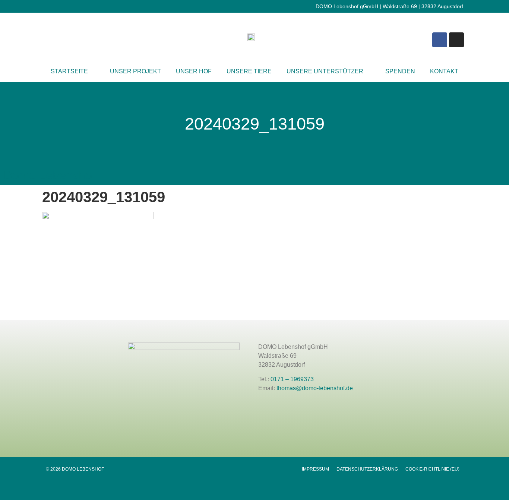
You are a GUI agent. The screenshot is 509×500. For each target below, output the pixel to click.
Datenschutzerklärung (367, 469)
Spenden (400, 71)
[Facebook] (439, 39)
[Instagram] (456, 39)
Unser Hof (194, 71)
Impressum (315, 469)
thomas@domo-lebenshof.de (314, 388)
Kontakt (444, 71)
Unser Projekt (135, 71)
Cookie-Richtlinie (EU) (432, 469)
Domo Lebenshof (49, 175)
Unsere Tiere (249, 71)
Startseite (69, 71)
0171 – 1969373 (292, 379)
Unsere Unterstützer (325, 71)
